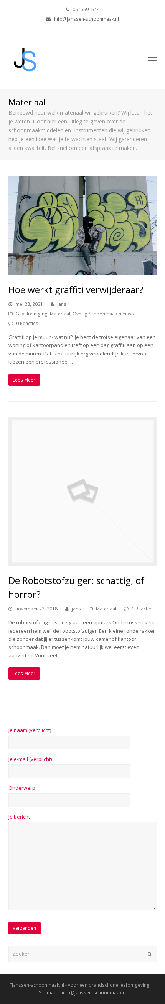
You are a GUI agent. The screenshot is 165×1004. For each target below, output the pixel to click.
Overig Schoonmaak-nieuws (103, 313)
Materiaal (60, 313)
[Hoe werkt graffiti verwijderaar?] (82, 270)
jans (61, 304)
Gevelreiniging (32, 313)
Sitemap (48, 992)
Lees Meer (24, 380)
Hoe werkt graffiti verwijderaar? (76, 289)
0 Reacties (27, 323)
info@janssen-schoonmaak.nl (94, 992)
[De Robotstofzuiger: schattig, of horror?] (82, 561)
